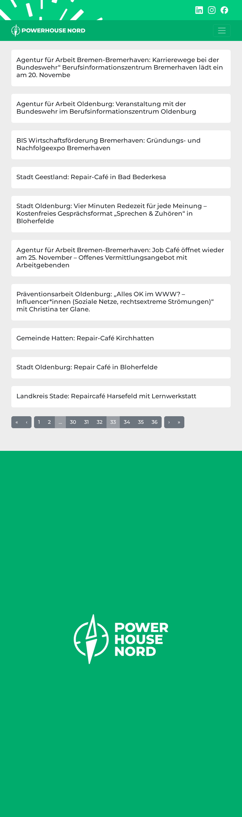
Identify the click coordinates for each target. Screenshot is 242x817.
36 (155, 422)
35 (141, 422)
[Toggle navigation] (222, 30)
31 (86, 422)
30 (73, 422)
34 (127, 422)
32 (99, 422)
